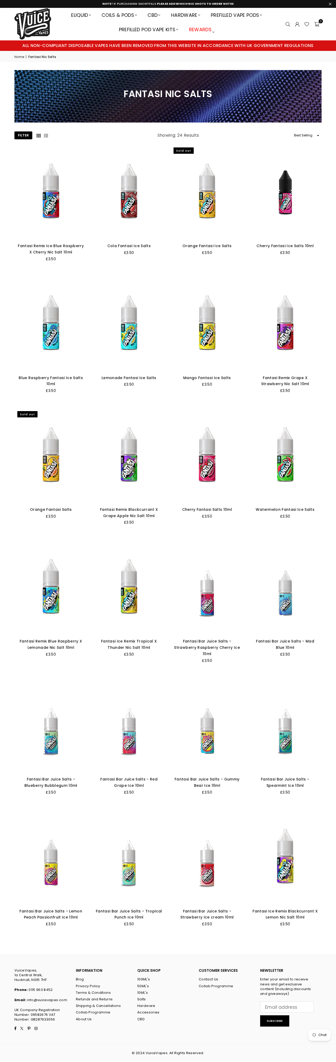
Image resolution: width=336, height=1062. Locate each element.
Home (19, 57)
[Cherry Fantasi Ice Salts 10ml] (285, 192)
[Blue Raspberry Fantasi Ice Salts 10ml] (51, 323)
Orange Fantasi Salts (51, 509)
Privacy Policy (88, 986)
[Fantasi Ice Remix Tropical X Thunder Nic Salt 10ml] (129, 587)
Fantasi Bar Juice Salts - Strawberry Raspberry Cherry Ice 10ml (207, 647)
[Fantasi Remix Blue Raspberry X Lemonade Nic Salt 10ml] (51, 587)
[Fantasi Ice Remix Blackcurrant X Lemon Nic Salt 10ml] (285, 857)
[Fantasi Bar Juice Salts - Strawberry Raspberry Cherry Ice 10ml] (207, 587)
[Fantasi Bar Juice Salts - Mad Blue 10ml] (285, 587)
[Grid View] (38, 135)
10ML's (142, 992)
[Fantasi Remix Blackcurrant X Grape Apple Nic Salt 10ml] (129, 455)
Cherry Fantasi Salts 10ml (207, 509)
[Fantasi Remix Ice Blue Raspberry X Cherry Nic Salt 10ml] (51, 192)
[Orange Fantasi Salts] (51, 455)
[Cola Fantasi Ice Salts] (129, 192)
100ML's (143, 979)
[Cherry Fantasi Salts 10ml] (207, 455)
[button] (317, 24)
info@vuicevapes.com (47, 999)
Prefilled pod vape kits (147, 29)
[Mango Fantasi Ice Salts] (207, 323)
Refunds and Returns (94, 999)
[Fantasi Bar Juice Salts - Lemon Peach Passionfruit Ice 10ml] (51, 857)
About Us (84, 1019)
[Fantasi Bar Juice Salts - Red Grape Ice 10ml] (129, 725)
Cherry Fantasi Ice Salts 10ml (285, 245)
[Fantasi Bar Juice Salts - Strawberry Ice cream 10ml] (207, 857)
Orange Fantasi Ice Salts (207, 245)
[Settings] (297, 24)
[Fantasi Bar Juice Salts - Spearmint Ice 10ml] (285, 725)
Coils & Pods (118, 15)
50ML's (143, 986)
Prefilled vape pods (235, 15)
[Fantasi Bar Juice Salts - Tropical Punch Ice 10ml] (129, 857)
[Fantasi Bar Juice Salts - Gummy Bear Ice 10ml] (207, 725)
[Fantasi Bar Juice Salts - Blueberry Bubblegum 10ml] (51, 725)
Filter (23, 135)
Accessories (148, 1012)
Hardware (184, 15)
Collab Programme (93, 1012)
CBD (153, 15)
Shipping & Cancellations (98, 1005)
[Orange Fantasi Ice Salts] (207, 192)
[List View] (46, 135)
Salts (141, 999)
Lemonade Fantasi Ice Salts (129, 377)
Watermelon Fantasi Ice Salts (285, 509)
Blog (80, 979)
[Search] (287, 24)
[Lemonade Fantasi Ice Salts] (129, 323)
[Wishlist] (307, 24)
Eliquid (79, 15)
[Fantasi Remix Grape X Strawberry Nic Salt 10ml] (285, 323)
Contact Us (208, 979)
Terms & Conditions (93, 992)
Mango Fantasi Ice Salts (207, 377)
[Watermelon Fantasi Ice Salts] (285, 455)
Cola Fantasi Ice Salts (129, 245)
